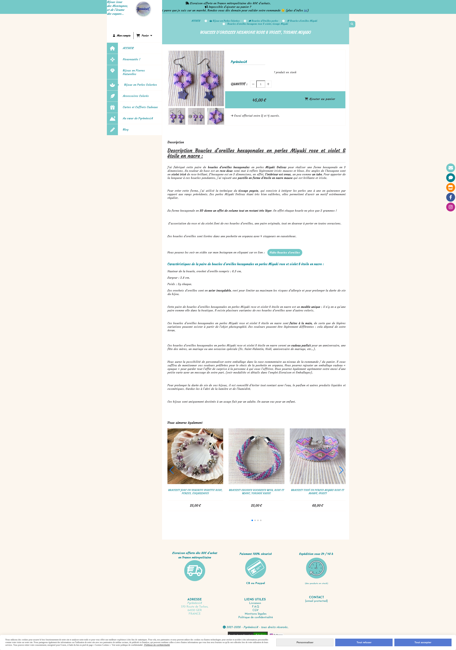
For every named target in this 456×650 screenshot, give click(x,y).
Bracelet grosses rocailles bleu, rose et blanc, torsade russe (256, 492)
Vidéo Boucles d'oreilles (285, 252)
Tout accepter (422, 642)
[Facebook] (450, 197)
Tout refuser (364, 642)
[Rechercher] (352, 24)
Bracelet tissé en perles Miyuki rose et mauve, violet (317, 492)
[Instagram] (450, 207)
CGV (256, 610)
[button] (219, 116)
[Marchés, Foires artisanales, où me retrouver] (450, 187)
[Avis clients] (450, 177)
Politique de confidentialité (255, 617)
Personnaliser (305, 642)
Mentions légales (255, 613)
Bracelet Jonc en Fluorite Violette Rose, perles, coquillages (195, 492)
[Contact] (450, 167)
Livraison (255, 603)
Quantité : (239, 84)
